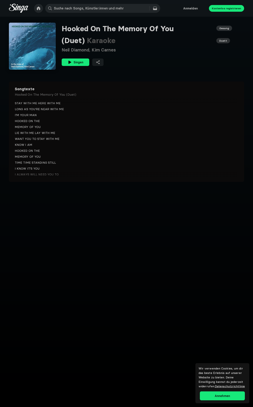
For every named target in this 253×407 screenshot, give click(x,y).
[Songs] (155, 8)
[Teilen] (98, 62)
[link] (38, 8)
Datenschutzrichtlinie (230, 386)
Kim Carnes (104, 50)
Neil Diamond (77, 50)
